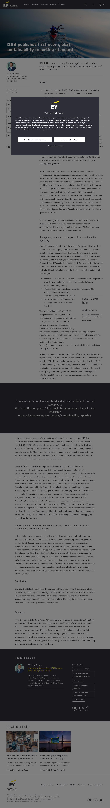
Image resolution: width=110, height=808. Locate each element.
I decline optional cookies (34, 140)
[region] (55, 126)
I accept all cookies (70, 140)
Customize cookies (55, 146)
